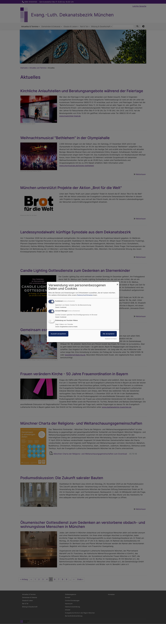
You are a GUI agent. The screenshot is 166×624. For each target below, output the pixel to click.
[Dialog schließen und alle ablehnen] (117, 283)
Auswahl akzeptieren (58, 334)
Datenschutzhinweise (85, 295)
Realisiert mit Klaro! (111, 339)
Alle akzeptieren (109, 334)
